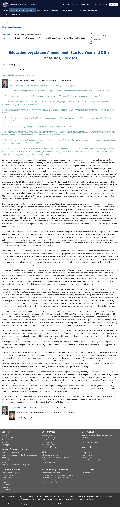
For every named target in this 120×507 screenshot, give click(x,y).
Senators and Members (47, 10)
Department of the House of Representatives (58, 475)
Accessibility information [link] (10, 504)
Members (5, 462)
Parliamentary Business (21, 10)
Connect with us (87, 440)
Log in (105, 4)
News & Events (69, 10)
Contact (82, 4)
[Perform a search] (116, 4)
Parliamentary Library (49, 445)
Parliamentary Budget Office (52, 480)
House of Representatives (11, 453)
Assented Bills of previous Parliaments (55, 457)
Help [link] (60, 504)
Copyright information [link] (29, 504)
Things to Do (86, 453)
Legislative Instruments (50, 462)
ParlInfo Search (8, 477)
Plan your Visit (87, 457)
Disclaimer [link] (42, 504)
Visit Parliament (10, 15)
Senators (5, 442)
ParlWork (98, 4)
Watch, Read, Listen (48, 437)
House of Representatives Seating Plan (15, 465)
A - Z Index (6, 484)
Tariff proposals (47, 460)
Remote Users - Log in (10, 475)
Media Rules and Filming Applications (95, 460)
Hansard (33, 22)
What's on (85, 450)
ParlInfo (90, 4)
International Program (49, 447)
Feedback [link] (52, 504)
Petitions (85, 437)
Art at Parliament (87, 455)
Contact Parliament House (91, 442)
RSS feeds (6, 489)
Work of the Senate (8, 437)
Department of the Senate (51, 473)
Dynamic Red (6, 440)
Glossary (6, 487)
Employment (7, 482)
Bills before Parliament (50, 455)
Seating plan (6, 445)
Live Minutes (6, 460)
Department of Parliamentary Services (55, 477)
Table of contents (14, 27)
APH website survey (10, 480)
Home (5, 10)
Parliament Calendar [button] (70, 4)
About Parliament (88, 10)
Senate (4, 435)
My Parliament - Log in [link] (10, 473)
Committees (85, 473)
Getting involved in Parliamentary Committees (97, 435)
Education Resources (49, 442)
